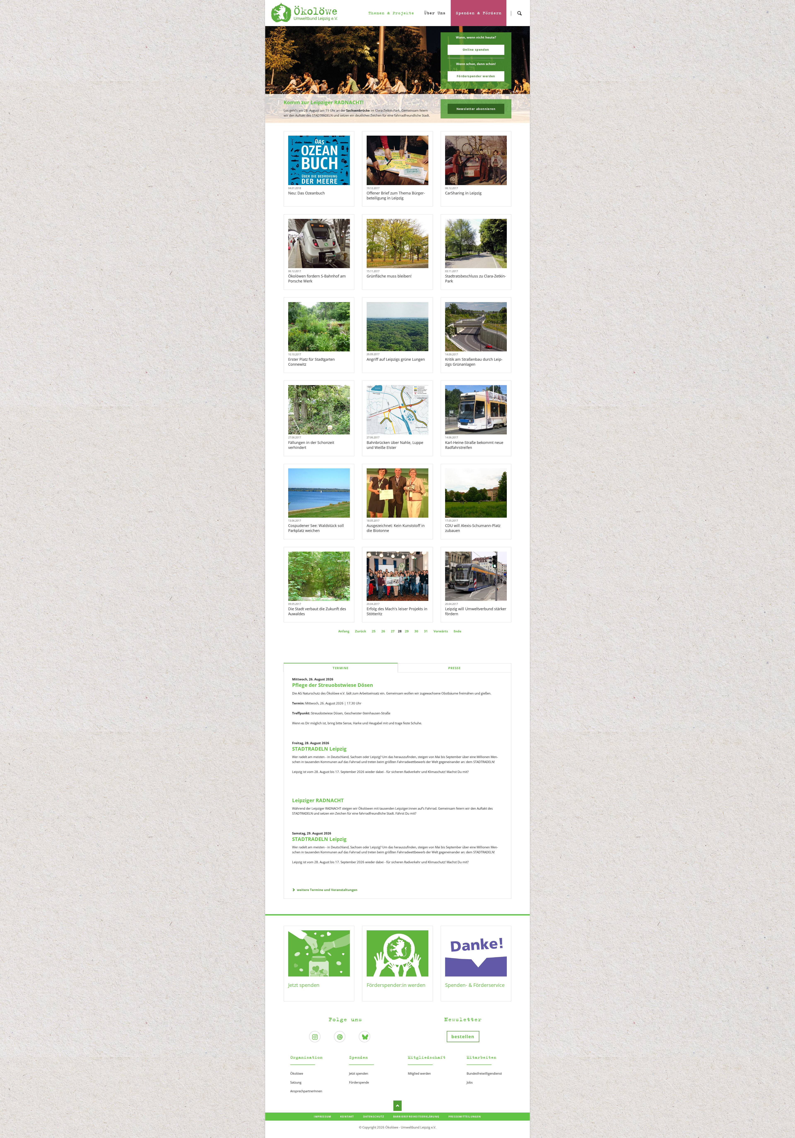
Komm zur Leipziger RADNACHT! (324, 102)
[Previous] (274, 74)
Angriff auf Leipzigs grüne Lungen (396, 359)
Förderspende (359, 1082)
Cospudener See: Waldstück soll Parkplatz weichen (316, 528)
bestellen (463, 1036)
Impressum (322, 1116)
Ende (457, 631)
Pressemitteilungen (464, 1116)
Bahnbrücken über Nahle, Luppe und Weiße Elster (395, 445)
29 (407, 631)
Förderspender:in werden (396, 984)
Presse (454, 668)
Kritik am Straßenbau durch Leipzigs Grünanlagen (473, 362)
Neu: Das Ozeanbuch (306, 192)
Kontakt (347, 1116)
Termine (341, 668)
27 (393, 631)
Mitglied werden (419, 1073)
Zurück (360, 631)
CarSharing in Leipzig (463, 192)
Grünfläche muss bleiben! (389, 276)
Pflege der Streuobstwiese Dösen (332, 684)
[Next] (520, 74)
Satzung (295, 1082)
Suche (519, 9)
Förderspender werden (476, 76)
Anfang (343, 631)
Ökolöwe (296, 1073)
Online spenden (476, 50)
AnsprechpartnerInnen (306, 1091)
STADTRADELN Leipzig (319, 748)
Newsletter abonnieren (476, 109)
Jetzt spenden (303, 984)
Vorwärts (441, 631)
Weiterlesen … (326, 168)
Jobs (470, 1082)
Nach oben (397, 1106)
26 (383, 631)
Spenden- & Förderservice (475, 984)
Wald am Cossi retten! (399, 120)
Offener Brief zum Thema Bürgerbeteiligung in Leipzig (396, 195)
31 (426, 631)
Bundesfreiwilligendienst (484, 1073)
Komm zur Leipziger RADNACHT (396, 120)
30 (416, 631)
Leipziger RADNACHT (318, 800)
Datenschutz (373, 1116)
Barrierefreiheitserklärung (416, 1116)
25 (374, 631)
